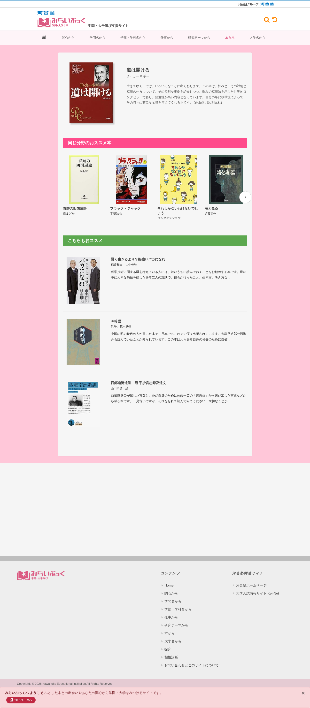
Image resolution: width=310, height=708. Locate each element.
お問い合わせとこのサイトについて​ (191, 665)
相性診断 (171, 657)
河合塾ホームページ (251, 585)
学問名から (97, 37)
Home (169, 585)
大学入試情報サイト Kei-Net (257, 593)
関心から (68, 37)
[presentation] (245, 197)
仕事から (167, 37)
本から (230, 38)
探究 (167, 649)
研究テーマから (199, 37)
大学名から (257, 37)
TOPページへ (23, 700)
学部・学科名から (133, 37)
